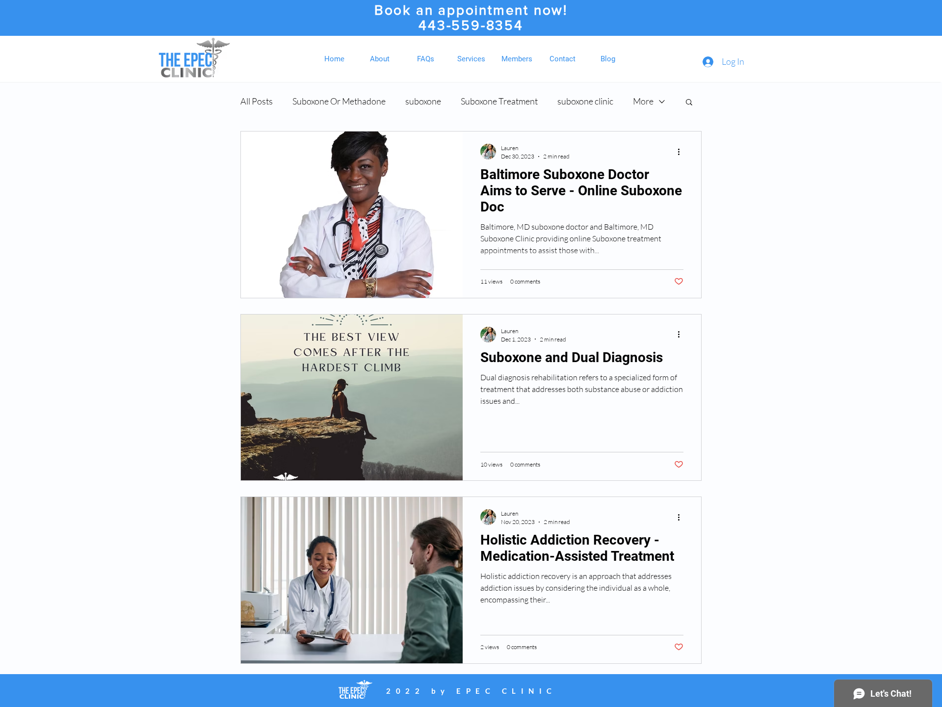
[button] (689, 103)
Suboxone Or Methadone (339, 101)
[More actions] (682, 151)
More (643, 101)
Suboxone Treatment (499, 101)
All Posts (256, 101)
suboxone (423, 101)
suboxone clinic (585, 101)
